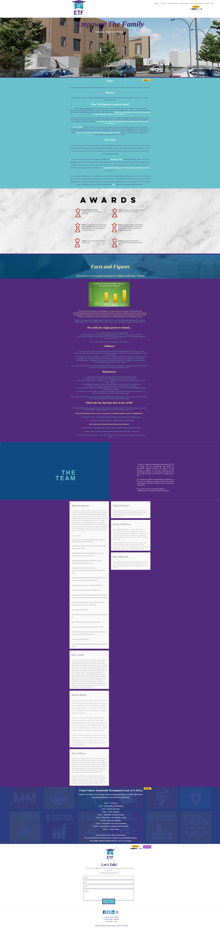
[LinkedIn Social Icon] (113, 912)
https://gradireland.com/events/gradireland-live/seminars (86, 622)
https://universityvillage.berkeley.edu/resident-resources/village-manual (118, 417)
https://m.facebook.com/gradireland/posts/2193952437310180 (87, 627)
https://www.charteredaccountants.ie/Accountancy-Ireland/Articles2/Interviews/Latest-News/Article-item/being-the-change (88, 570)
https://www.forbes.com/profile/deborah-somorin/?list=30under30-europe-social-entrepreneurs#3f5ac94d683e (88, 540)
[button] (196, 8)
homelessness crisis (116, 159)
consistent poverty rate (111, 335)
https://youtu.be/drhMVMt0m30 (80, 639)
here (123, 835)
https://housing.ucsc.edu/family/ (124, 420)
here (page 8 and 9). (112, 154)
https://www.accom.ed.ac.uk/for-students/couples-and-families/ (121, 428)
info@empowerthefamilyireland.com (109, 873)
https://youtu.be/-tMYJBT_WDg (80, 609)
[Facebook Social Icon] (104, 912)
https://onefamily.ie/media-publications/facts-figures (111, 342)
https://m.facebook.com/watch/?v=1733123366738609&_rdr (87, 585)
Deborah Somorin (85, 108)
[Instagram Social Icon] (117, 912)
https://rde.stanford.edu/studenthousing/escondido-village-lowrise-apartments (115, 431)
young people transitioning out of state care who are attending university (126, 168)
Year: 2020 (85, 213)
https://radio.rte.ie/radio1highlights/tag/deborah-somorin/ (86, 590)
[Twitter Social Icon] (108, 912)
